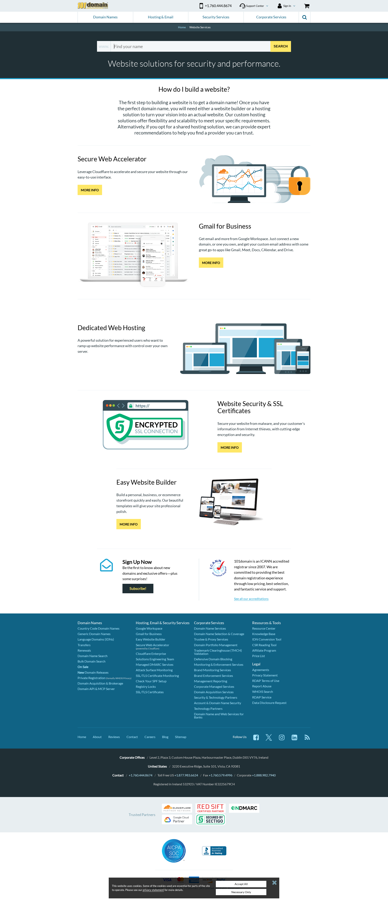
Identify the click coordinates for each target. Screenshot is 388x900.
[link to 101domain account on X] (269, 739)
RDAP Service (261, 697)
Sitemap (180, 737)
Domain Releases (93, 672)
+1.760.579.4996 (220, 775)
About (97, 737)
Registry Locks (146, 686)
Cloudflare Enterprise (151, 653)
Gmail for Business (149, 634)
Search (281, 46)
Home (82, 737)
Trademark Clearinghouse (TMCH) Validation (218, 651)
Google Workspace (149, 628)
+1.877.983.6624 (186, 775)
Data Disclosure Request (269, 703)
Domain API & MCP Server (96, 689)
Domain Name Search (93, 656)
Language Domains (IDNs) (96, 639)
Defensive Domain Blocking (213, 659)
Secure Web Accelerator (152, 645)
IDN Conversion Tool (266, 639)
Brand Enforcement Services (213, 675)
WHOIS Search (262, 691)
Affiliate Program (264, 650)
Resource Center (263, 628)
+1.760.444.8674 (140, 775)
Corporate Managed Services (214, 686)
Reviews (114, 737)
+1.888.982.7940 (264, 775)
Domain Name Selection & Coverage (219, 634)
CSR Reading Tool (264, 645)
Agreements (260, 670)
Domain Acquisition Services (214, 692)
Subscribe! (138, 588)
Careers (149, 737)
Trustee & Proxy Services (211, 639)
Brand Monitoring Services (212, 670)
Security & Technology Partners (215, 697)
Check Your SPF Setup (151, 681)
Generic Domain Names (94, 634)
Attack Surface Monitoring (154, 670)
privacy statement (153, 890)
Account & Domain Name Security (217, 703)
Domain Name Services (210, 628)
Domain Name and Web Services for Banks (219, 715)
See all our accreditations (251, 599)
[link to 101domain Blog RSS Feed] (307, 739)
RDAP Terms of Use (265, 681)
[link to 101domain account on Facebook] (256, 739)
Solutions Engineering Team (155, 659)
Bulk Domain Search (91, 661)
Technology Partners (208, 708)
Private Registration (91, 678)
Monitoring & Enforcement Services (218, 664)
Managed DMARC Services (154, 664)
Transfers (84, 645)
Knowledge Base (263, 634)
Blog (165, 737)
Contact (132, 737)
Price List (258, 656)
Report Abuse (261, 686)
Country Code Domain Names (98, 628)
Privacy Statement (265, 675)
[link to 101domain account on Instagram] (281, 739)
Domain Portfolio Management (215, 645)
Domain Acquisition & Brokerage (100, 683)
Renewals (84, 650)
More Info (90, 190)
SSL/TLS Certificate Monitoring (157, 675)
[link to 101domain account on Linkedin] (294, 739)
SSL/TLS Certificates (150, 692)
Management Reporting (210, 681)
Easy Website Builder (150, 639)
